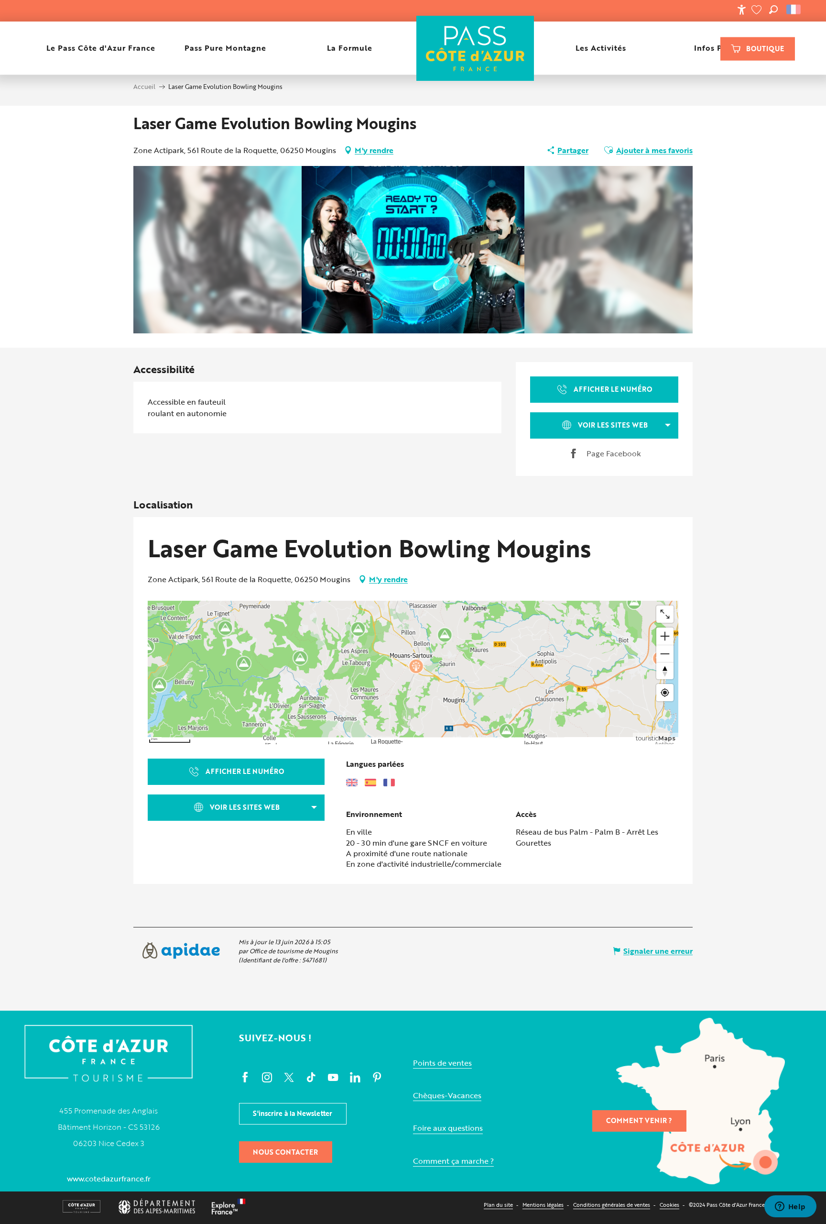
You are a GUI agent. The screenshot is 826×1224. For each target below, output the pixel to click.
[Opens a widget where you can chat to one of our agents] (790, 1207)
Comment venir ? (639, 1120)
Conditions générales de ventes (611, 1205)
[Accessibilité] (741, 9)
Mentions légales (543, 1205)
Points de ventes (442, 1063)
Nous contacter (285, 1152)
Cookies (669, 1205)
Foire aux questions (448, 1128)
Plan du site (498, 1205)
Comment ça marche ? (453, 1161)
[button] (773, 9)
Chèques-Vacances (447, 1095)
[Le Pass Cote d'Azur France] (474, 48)
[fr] (794, 9)
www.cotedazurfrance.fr (109, 1178)
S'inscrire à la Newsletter (292, 1113)
